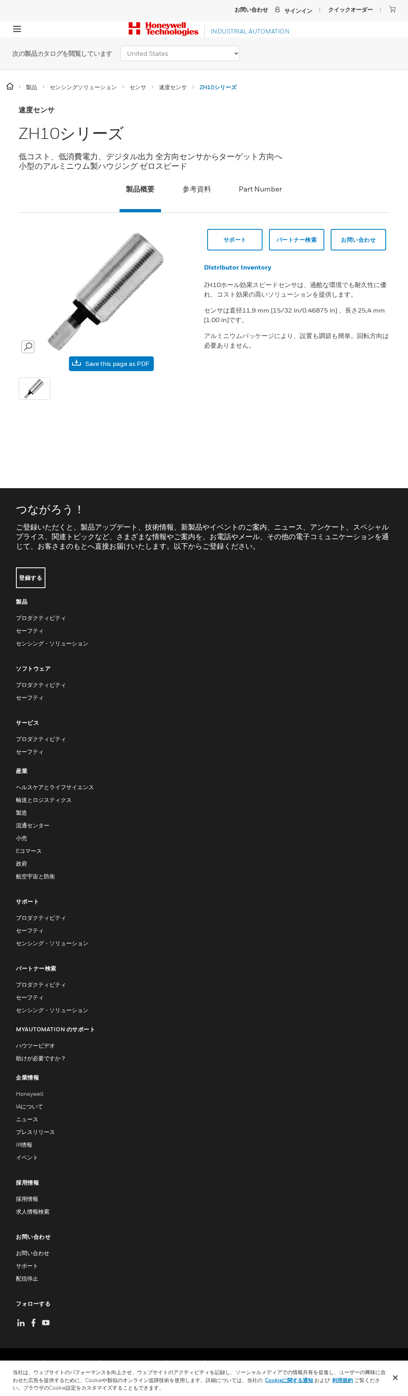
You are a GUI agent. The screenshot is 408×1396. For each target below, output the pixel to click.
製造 (21, 812)
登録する (30, 577)
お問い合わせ (358, 239)
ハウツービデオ (35, 1045)
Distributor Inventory (237, 267)
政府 (21, 863)
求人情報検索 (32, 1211)
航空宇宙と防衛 (35, 876)
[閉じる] (395, 1377)
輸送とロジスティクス (44, 799)
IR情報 (24, 1144)
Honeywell (29, 1093)
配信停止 (27, 1278)
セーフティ (30, 630)
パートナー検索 (297, 239)
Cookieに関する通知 (289, 1380)
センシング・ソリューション (52, 643)
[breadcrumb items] (10, 86)
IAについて (29, 1106)
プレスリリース (35, 1131)
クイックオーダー (350, 9)
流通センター (32, 825)
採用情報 (27, 1198)
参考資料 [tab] (196, 189)
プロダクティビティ (41, 617)
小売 (21, 838)
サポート (235, 239)
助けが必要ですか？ (41, 1058)
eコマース (29, 850)
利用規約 (342, 1380)
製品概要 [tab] (140, 189)
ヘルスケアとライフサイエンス (55, 787)
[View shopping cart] (392, 9)
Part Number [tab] (260, 189)
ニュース (27, 1119)
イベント (27, 1157)
